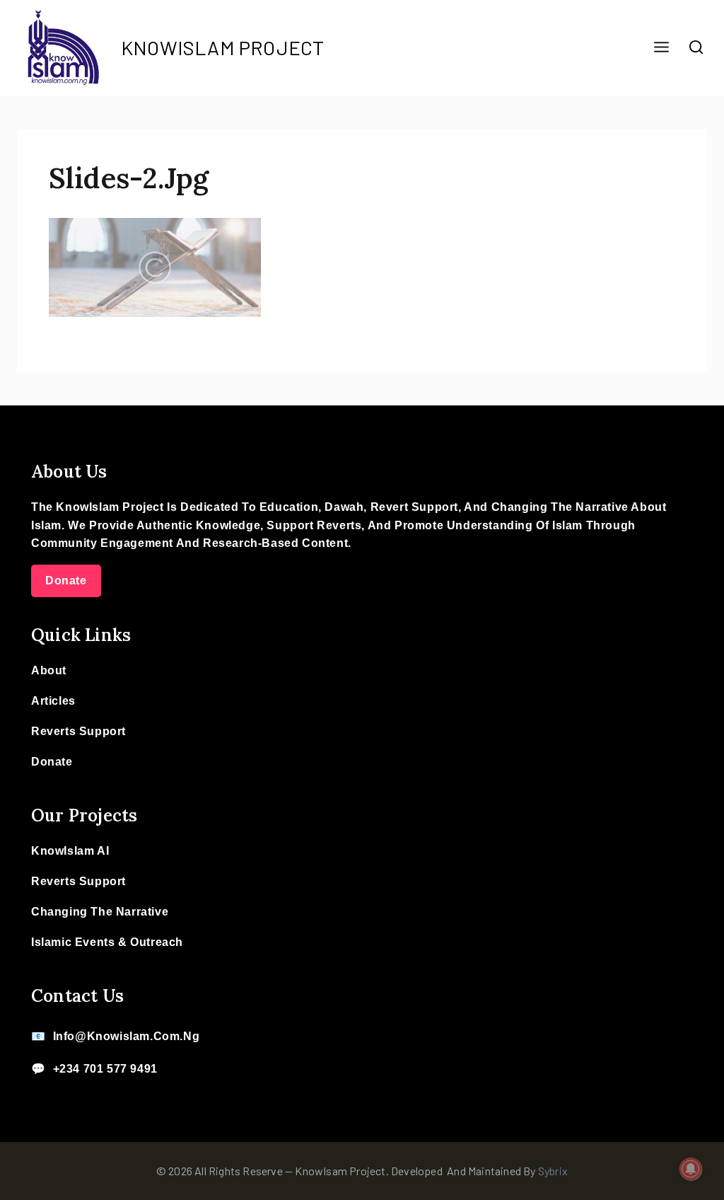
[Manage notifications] (690, 1169)
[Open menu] (661, 47)
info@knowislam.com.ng (126, 1036)
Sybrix (553, 1170)
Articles (53, 701)
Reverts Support (78, 731)
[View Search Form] (696, 47)
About (48, 670)
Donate (66, 581)
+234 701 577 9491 (105, 1069)
